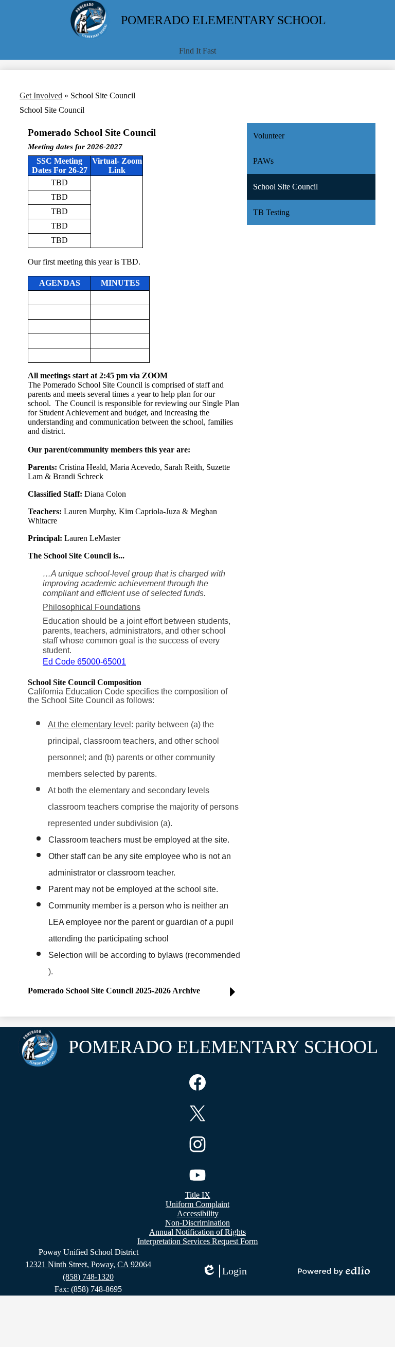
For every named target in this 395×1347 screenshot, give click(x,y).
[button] (197, 51)
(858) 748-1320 (88, 1276)
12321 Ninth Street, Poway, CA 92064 (88, 1264)
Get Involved (41, 95)
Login (224, 1271)
